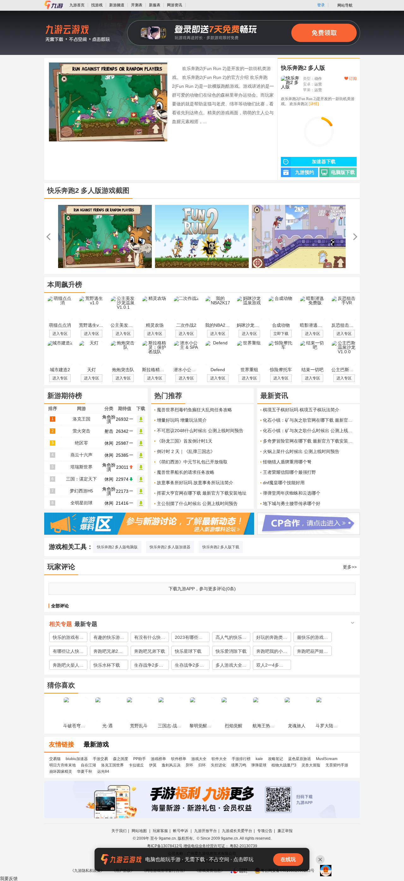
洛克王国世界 (112, 765)
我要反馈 (9, 878)
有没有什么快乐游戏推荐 (149, 638)
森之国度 (120, 759)
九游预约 (304, 172)
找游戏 (97, 5)
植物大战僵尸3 (283, 765)
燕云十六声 (81, 455)
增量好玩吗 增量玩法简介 (182, 420)
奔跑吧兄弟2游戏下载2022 (107, 652)
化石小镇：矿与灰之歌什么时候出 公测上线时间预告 (310, 430)
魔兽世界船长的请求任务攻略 (185, 472)
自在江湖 (88, 765)
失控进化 (218, 765)
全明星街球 (81, 503)
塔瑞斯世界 (81, 467)
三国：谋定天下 (81, 479)
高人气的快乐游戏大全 (231, 638)
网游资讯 (174, 5)
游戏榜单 (158, 759)
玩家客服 (160, 831)
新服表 (154, 5)
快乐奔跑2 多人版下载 (220, 547)
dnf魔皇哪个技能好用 (284, 482)
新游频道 (116, 5)
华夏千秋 (84, 771)
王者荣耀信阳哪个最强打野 (289, 472)
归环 (202, 765)
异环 (189, 765)
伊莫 (153, 765)
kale (259, 759)
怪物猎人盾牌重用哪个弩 (287, 461)
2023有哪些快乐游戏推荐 (189, 638)
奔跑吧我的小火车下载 (271, 652)
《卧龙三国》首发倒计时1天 (184, 440)
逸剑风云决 (171, 765)
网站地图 (140, 831)
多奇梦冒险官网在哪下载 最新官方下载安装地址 (310, 440)
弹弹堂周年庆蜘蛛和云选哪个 (291, 493)
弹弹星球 (258, 765)
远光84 (103, 771)
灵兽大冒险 (310, 765)
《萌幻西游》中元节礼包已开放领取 (192, 461)
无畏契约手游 (336, 765)
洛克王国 (81, 419)
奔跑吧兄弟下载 (149, 651)
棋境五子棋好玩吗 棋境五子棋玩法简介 (301, 409)
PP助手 (139, 759)
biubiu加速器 (77, 759)
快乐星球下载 (188, 651)
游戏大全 (198, 759)
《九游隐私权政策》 (87, 870)
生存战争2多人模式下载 (148, 666)
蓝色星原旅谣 (299, 759)
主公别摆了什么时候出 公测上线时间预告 (197, 503)
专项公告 (264, 831)
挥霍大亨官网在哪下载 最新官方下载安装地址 (202, 493)
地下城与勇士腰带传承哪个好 (291, 503)
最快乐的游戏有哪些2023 (312, 638)
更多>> (350, 566)
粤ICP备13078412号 (164, 846)
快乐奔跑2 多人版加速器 (170, 547)
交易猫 (55, 759)
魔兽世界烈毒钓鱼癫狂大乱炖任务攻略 (194, 409)
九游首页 (77, 5)
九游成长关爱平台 (237, 831)
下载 (141, 419)
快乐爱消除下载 (231, 651)
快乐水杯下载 (106, 665)
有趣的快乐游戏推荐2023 (108, 638)
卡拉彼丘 (136, 765)
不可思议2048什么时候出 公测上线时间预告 (200, 430)
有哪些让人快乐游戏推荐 (68, 652)
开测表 (136, 5)
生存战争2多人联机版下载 (189, 666)
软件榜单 (178, 759)
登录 (321, 5)
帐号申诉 (181, 831)
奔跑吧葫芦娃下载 (312, 652)
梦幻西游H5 (81, 491)
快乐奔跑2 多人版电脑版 (117, 547)
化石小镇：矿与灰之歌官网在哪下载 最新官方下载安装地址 (310, 420)
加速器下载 (324, 161)
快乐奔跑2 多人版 (303, 68)
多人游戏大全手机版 (231, 666)
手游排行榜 (241, 759)
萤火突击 (81, 431)
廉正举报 (285, 831)
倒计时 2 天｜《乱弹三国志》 (186, 451)
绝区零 (81, 443)
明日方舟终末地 (62, 765)
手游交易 (100, 759)
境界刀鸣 (238, 765)
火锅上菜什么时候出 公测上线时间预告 (301, 451)
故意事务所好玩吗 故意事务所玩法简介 (195, 482)
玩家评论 (61, 567)
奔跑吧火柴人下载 (68, 666)
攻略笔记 (275, 759)
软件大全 (219, 759)
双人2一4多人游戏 (269, 666)
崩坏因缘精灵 (60, 771)
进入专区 (60, 333)
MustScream (326, 759)
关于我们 (119, 831)
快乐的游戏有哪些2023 (68, 638)
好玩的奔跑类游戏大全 (271, 638)
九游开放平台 (205, 831)
